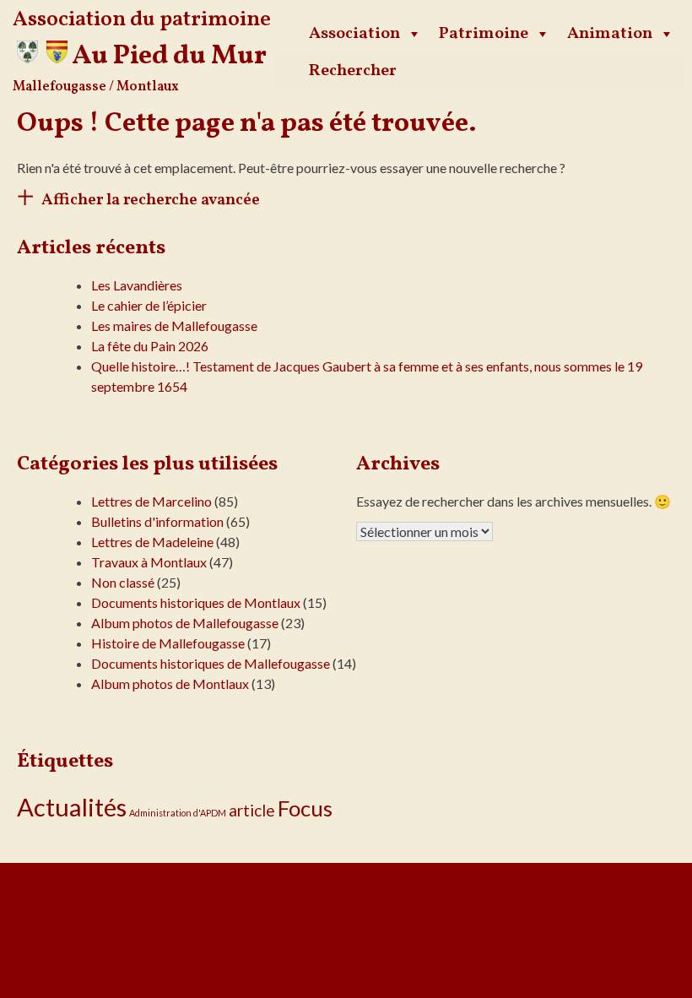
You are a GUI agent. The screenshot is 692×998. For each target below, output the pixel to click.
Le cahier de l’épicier (149, 305)
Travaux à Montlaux (149, 562)
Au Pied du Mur (169, 56)
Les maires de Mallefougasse (174, 325)
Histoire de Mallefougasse (168, 643)
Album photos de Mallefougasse (184, 623)
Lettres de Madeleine (152, 542)
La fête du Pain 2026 (149, 346)
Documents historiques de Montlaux (195, 602)
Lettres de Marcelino (151, 501)
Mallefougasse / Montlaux (96, 87)
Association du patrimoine (142, 20)
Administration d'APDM (177, 812)
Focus (305, 808)
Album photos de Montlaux (170, 683)
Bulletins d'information (157, 521)
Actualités (72, 807)
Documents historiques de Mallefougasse (210, 663)
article (252, 810)
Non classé (122, 582)
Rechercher (353, 71)
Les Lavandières (136, 285)
